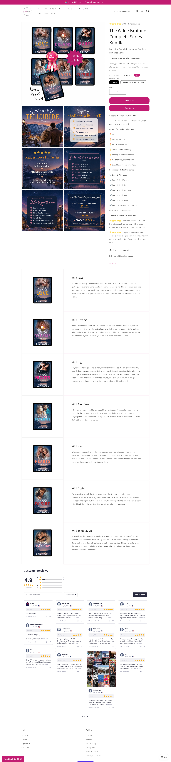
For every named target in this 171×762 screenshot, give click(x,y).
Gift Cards (25, 748)
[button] (62, 8)
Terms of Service (92, 752)
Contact (89, 735)
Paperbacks (26, 743)
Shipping (89, 739)
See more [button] (76, 618)
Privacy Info (90, 748)
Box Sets (25, 735)
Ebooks (24, 739)
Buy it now (129, 108)
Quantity (112, 87)
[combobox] (71, 594)
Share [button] (114, 263)
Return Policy (91, 743)
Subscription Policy (93, 756)
